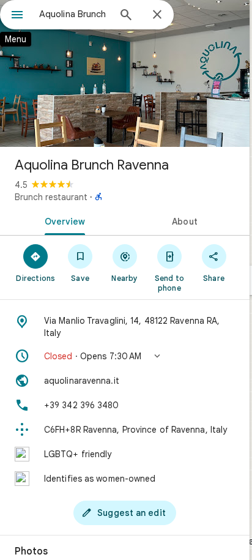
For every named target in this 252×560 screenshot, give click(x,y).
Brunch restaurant (51, 197)
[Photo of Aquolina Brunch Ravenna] (125, 73)
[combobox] (74, 14)
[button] (125, 356)
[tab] (62, 220)
